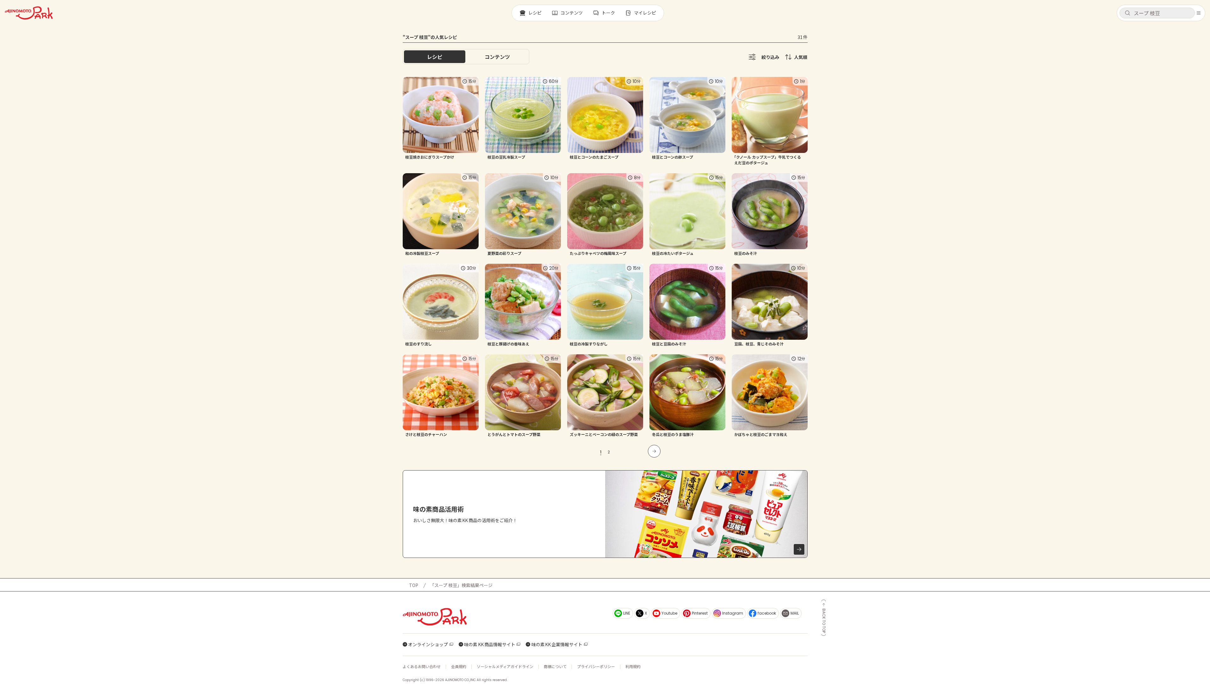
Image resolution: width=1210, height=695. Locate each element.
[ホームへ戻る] (29, 13)
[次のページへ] (654, 451)
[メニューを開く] (1198, 13)
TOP (413, 585)
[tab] (497, 56)
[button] (1157, 13)
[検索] (1127, 13)
